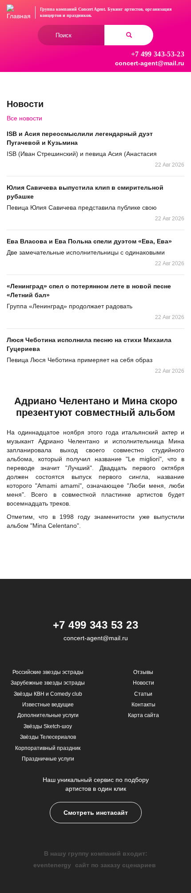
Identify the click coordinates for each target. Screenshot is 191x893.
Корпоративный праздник (47, 748)
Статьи (143, 694)
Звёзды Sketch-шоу (48, 726)
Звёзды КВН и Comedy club (48, 694)
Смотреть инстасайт (96, 812)
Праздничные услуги (48, 759)
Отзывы (143, 672)
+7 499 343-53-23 (157, 54)
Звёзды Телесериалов (48, 737)
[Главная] (19, 12)
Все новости (24, 118)
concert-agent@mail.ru (149, 63)
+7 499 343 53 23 (96, 625)
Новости (143, 683)
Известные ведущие (48, 705)
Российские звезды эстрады (48, 672)
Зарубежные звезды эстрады (48, 683)
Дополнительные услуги (48, 715)
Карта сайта (143, 715)
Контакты (143, 705)
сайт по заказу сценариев (115, 865)
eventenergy (52, 865)
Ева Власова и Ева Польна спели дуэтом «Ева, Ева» (89, 241)
